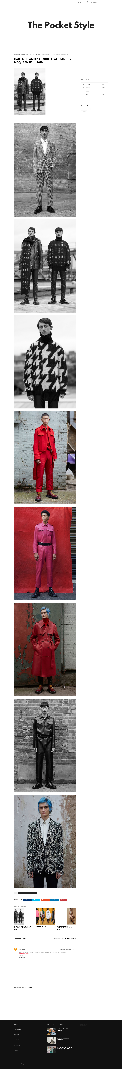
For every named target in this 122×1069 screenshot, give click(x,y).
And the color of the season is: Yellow (65, 1029)
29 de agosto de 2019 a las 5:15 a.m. (67, 949)
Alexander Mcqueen (23, 54)
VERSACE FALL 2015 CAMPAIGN (63, 1038)
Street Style (101, 109)
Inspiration (17, 1034)
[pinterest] (78, 2)
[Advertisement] (45, 1002)
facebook (95, 97)
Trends (84, 111)
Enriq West (22, 949)
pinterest (95, 84)
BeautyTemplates (29, 1064)
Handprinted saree (24, 953)
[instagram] (80, 2)
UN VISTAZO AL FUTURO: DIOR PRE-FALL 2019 (64, 1047)
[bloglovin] (82, 2)
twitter (95, 94)
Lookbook (94, 109)
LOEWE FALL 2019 (41, 926)
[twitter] (85, 2)
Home (15, 54)
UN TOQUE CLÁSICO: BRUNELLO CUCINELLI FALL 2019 (65, 927)
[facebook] (87, 2)
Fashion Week (86, 109)
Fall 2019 (32, 54)
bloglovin (95, 91)
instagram (95, 87)
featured (38, 54)
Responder (22, 957)
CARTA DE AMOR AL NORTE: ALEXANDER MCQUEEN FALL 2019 (22, 927)
